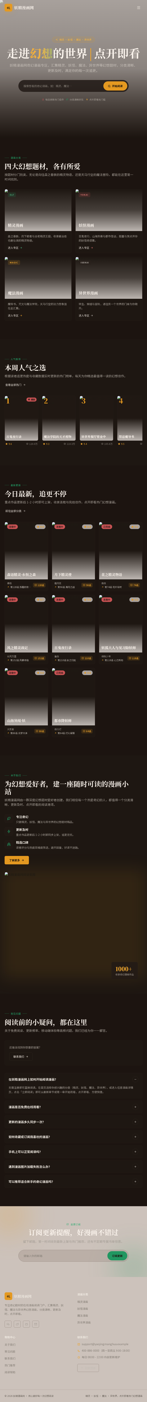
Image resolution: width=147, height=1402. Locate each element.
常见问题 (10, 1351)
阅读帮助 (10, 1372)
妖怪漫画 (82, 1309)
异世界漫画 (84, 1322)
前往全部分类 (13, 511)
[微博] (17, 1324)
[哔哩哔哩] (26, 1324)
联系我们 (18, 1056)
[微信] (8, 1324)
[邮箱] (35, 1324)
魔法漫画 (82, 1315)
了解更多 (14, 860)
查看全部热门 (13, 385)
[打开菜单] (138, 7)
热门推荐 (10, 1365)
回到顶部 (90, 1368)
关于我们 (10, 1344)
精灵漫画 (82, 1302)
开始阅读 (117, 86)
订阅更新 (117, 1256)
